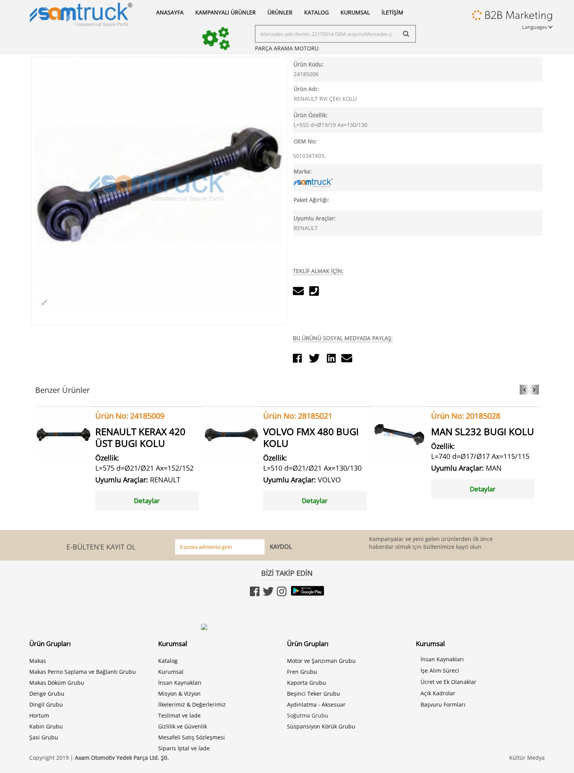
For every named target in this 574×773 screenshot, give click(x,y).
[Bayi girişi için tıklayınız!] (512, 17)
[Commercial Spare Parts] (80, 13)
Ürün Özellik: (311, 115)
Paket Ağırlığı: (311, 200)
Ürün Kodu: (309, 64)
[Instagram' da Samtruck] (282, 593)
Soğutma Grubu (307, 715)
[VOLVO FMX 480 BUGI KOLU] (231, 433)
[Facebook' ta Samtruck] (255, 593)
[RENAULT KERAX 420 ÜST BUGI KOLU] (63, 433)
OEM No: (305, 141)
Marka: (303, 171)
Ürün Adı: (306, 89)
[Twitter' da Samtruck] (268, 593)
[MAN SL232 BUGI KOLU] (399, 433)
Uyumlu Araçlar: (315, 218)
